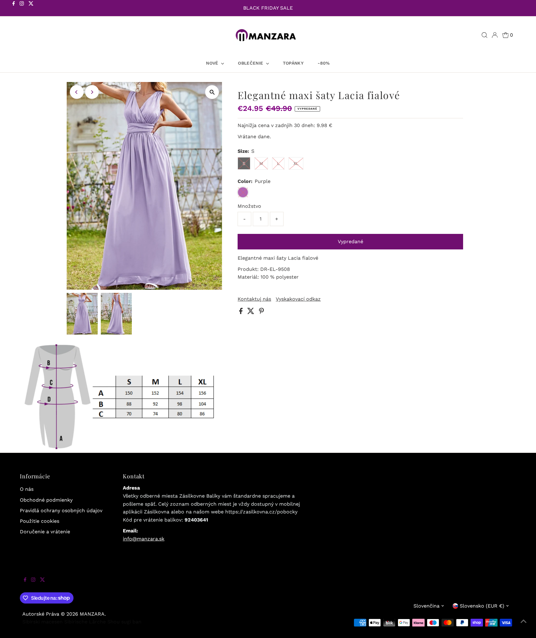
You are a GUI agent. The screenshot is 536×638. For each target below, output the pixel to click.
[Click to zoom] (212, 92)
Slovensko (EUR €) (482, 606)
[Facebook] (13, 8)
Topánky (293, 63)
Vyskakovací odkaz (298, 299)
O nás (27, 489)
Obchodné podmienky (46, 500)
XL (295, 163)
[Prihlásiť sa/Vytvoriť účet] (495, 35)
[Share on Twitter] (251, 312)
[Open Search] (484, 35)
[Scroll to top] (523, 625)
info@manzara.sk (143, 539)
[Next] (92, 92)
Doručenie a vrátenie (45, 532)
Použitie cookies (39, 521)
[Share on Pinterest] (261, 312)
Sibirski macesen (42, 622)
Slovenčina (426, 606)
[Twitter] (31, 8)
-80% (324, 63)
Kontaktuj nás (254, 299)
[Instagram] (21, 8)
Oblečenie (251, 63)
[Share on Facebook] (241, 312)
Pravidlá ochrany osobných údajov (61, 510)
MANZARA (92, 614)
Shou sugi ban (124, 622)
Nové (213, 63)
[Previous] (77, 92)
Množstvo (249, 206)
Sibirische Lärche (85, 622)
